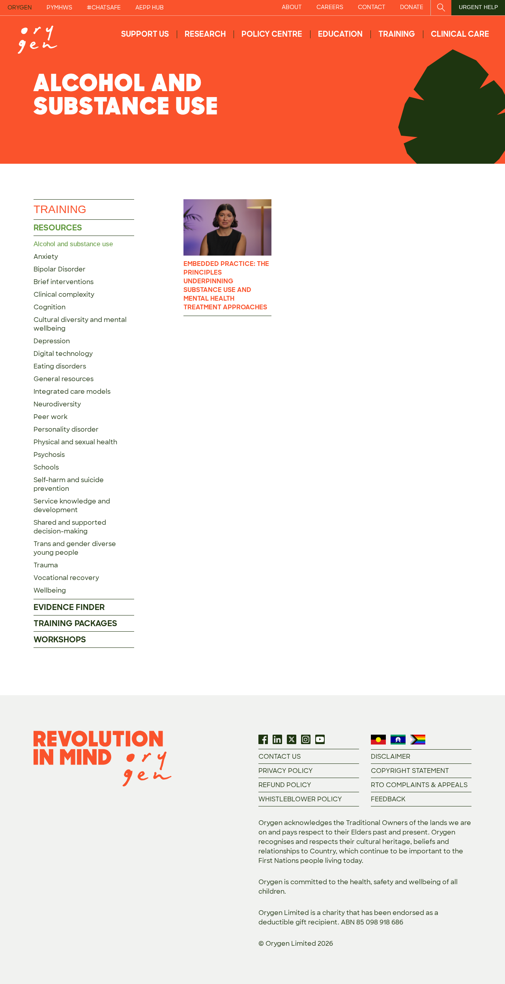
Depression (52, 341)
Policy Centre (271, 34)
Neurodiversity (57, 404)
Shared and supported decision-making (70, 526)
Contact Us (279, 756)
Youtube (320, 739)
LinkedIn (277, 739)
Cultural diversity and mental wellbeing (80, 324)
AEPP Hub (149, 7)
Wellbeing (50, 590)
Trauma (46, 565)
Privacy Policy (285, 771)
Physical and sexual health (75, 442)
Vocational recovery (66, 578)
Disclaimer (390, 756)
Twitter (291, 739)
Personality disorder (66, 429)
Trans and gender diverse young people (75, 548)
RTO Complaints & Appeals (419, 785)
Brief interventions (64, 282)
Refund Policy (284, 785)
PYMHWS (59, 7)
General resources (64, 379)
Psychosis (49, 455)
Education (340, 34)
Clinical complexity (64, 294)
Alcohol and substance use (73, 244)
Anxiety (46, 257)
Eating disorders (60, 366)
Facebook (263, 739)
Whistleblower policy (300, 799)
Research (205, 34)
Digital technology (63, 354)
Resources (58, 228)
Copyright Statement (410, 771)
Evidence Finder (69, 607)
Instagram (305, 739)
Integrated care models (72, 391)
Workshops (60, 639)
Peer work (50, 417)
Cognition (49, 307)
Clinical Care (460, 34)
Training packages (75, 623)
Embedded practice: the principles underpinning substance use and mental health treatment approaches (226, 285)
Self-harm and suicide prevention (69, 484)
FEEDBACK (388, 799)
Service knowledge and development (72, 505)
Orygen (19, 7)
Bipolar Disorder (60, 269)
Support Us (145, 34)
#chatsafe (104, 7)
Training (396, 34)
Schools (46, 467)
